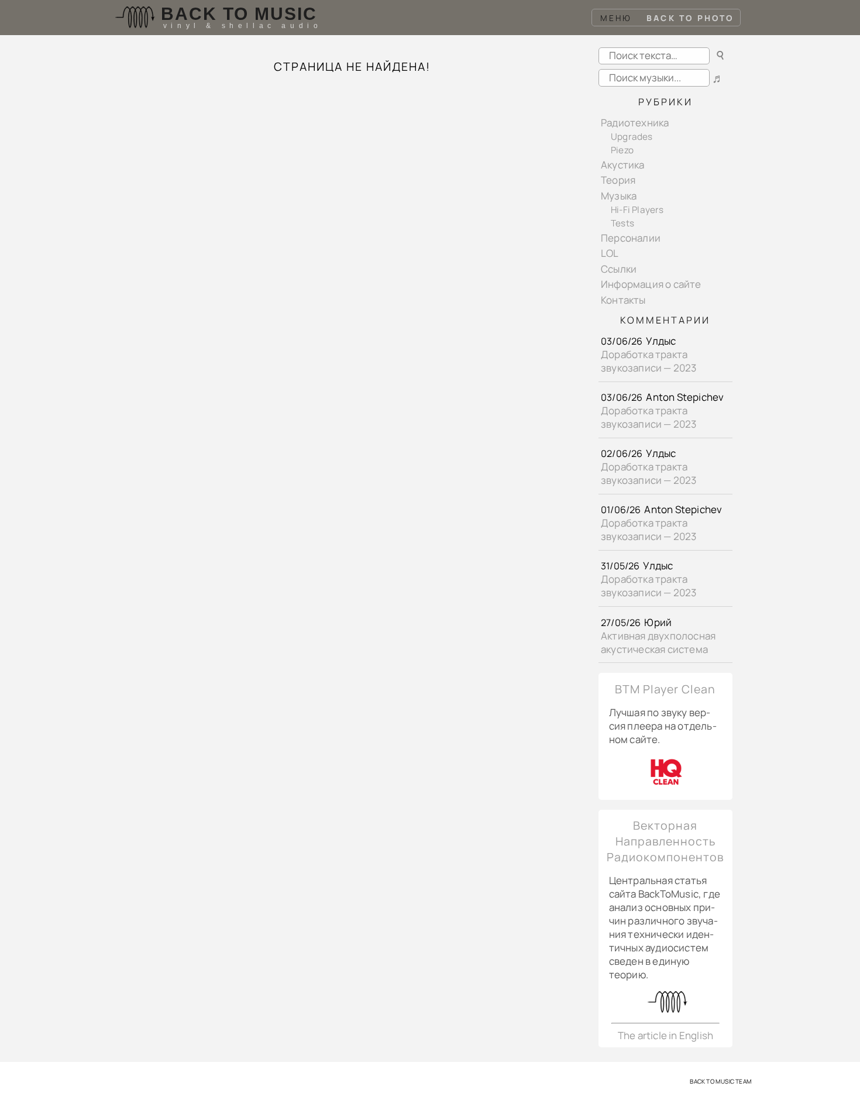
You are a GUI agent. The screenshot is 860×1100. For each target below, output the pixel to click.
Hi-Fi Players (637, 210)
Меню (616, 17)
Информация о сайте (651, 284)
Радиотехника (635, 122)
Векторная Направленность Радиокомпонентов (665, 841)
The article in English (665, 1035)
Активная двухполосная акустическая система (658, 642)
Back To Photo (690, 17)
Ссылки (619, 269)
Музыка (619, 195)
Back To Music (239, 13)
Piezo (622, 150)
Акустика (623, 164)
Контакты (623, 300)
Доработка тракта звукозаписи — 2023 (649, 361)
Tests (622, 223)
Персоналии (631, 238)
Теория (618, 180)
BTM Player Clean (665, 689)
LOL (610, 253)
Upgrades (632, 136)
